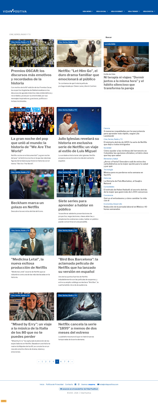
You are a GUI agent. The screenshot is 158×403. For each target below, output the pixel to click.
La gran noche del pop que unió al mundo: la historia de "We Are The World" (31, 145)
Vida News (87, 11)
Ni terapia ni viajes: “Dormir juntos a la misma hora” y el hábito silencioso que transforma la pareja (124, 82)
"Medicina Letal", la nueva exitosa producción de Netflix (29, 263)
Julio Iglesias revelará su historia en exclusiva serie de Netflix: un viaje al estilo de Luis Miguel (78, 145)
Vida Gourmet (117, 11)
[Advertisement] (79, 3)
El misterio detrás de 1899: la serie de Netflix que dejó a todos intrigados (125, 143)
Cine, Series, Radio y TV (113, 139)
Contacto (69, 384)
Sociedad (107, 148)
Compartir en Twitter (45, 42)
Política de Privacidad (54, 384)
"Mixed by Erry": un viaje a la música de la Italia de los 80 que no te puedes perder (31, 330)
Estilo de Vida (109, 74)
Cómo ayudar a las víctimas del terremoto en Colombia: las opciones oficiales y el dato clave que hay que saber (126, 153)
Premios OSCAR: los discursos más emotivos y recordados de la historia (31, 77)
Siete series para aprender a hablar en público (75, 205)
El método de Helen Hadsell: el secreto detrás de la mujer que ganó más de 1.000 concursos (125, 191)
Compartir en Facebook (51, 42)
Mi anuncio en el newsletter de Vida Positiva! (79, 389)
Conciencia (108, 195)
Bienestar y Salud (111, 159)
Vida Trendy (133, 11)
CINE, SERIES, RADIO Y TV (20, 34)
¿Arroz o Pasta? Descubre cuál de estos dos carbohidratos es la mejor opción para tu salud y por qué (126, 163)
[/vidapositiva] (75, 384)
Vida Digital (148, 11)
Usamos (84, 384)
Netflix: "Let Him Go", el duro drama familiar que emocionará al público (78, 75)
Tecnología (108, 170)
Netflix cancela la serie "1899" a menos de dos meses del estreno (77, 328)
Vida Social (101, 11)
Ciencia (107, 128)
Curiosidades (109, 187)
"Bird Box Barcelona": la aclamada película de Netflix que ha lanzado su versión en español (78, 265)
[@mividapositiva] (78, 384)
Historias (107, 178)
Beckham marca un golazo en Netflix (27, 205)
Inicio (42, 384)
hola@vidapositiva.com (108, 384)
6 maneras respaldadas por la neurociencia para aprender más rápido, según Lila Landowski (124, 133)
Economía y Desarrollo (113, 204)
